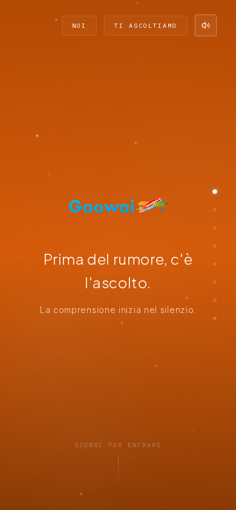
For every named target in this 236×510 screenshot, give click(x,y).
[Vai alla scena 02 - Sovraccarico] (215, 209)
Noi (79, 26)
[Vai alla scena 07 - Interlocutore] (215, 300)
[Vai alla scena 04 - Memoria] (215, 246)
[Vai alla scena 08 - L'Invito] (215, 318)
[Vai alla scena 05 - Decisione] (215, 264)
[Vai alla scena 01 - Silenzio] (215, 191)
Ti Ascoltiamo (145, 26)
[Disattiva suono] (206, 25)
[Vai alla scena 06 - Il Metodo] (215, 282)
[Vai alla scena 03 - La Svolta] (215, 228)
